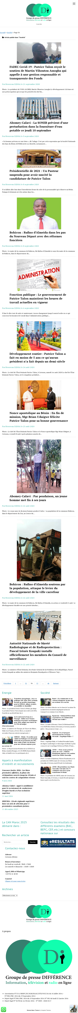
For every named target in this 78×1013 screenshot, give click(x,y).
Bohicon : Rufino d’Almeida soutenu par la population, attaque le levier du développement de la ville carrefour (39, 550)
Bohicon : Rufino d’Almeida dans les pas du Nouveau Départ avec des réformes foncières (39, 213)
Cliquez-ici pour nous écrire (15, 881)
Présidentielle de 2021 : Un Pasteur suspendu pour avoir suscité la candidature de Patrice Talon (39, 158)
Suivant (56, 683)
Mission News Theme (33, 1010)
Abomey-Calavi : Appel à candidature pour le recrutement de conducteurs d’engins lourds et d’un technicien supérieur (17, 789)
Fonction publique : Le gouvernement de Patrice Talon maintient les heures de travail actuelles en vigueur (39, 275)
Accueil (2, 32)
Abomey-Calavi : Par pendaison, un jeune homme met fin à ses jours (39, 466)
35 (26, 683)
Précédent (7, 683)
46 (48, 683)
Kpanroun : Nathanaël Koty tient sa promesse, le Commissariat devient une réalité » (63, 717)
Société (9, 32)
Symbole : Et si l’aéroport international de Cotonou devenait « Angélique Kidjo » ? (62, 734)
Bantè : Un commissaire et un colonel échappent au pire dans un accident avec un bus (63, 700)
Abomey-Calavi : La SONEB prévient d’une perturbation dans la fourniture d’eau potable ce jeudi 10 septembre (39, 108)
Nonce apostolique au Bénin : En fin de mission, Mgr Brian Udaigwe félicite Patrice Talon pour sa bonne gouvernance (39, 395)
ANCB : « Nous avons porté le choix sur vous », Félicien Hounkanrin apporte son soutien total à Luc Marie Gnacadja (63, 752)
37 (37, 683)
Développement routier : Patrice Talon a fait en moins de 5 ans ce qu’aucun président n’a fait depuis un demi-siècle (39, 336)
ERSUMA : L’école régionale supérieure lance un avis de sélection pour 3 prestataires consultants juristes (18, 803)
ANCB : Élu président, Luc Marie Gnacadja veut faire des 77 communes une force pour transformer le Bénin (63, 769)
